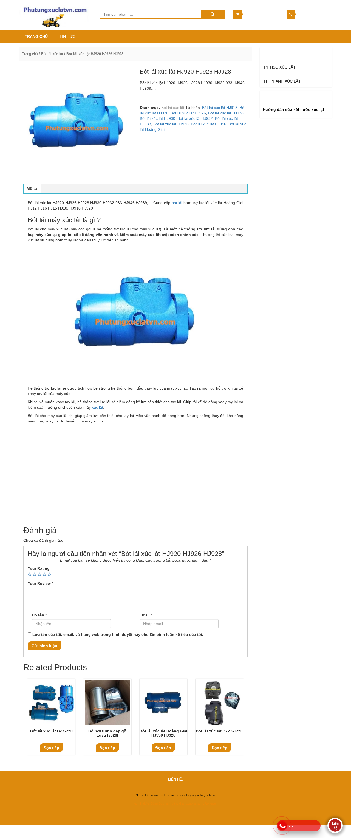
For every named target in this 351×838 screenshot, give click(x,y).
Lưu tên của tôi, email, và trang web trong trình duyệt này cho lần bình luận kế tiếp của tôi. (117, 634)
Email (146, 615)
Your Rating (39, 568)
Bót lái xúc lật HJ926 (188, 113)
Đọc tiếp (51, 748)
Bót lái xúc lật (52, 54)
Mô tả (32, 188)
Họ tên (39, 615)
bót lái (180, 88)
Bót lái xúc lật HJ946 (208, 124)
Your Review (40, 583)
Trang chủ (30, 54)
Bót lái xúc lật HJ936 (171, 124)
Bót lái (33, 507)
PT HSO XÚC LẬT (280, 67)
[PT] (55, 15)
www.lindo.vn (322, 830)
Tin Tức (67, 36)
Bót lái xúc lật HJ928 (226, 113)
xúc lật (97, 407)
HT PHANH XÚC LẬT (282, 81)
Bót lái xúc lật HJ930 (157, 118)
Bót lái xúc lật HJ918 (219, 107)
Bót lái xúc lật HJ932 (195, 118)
